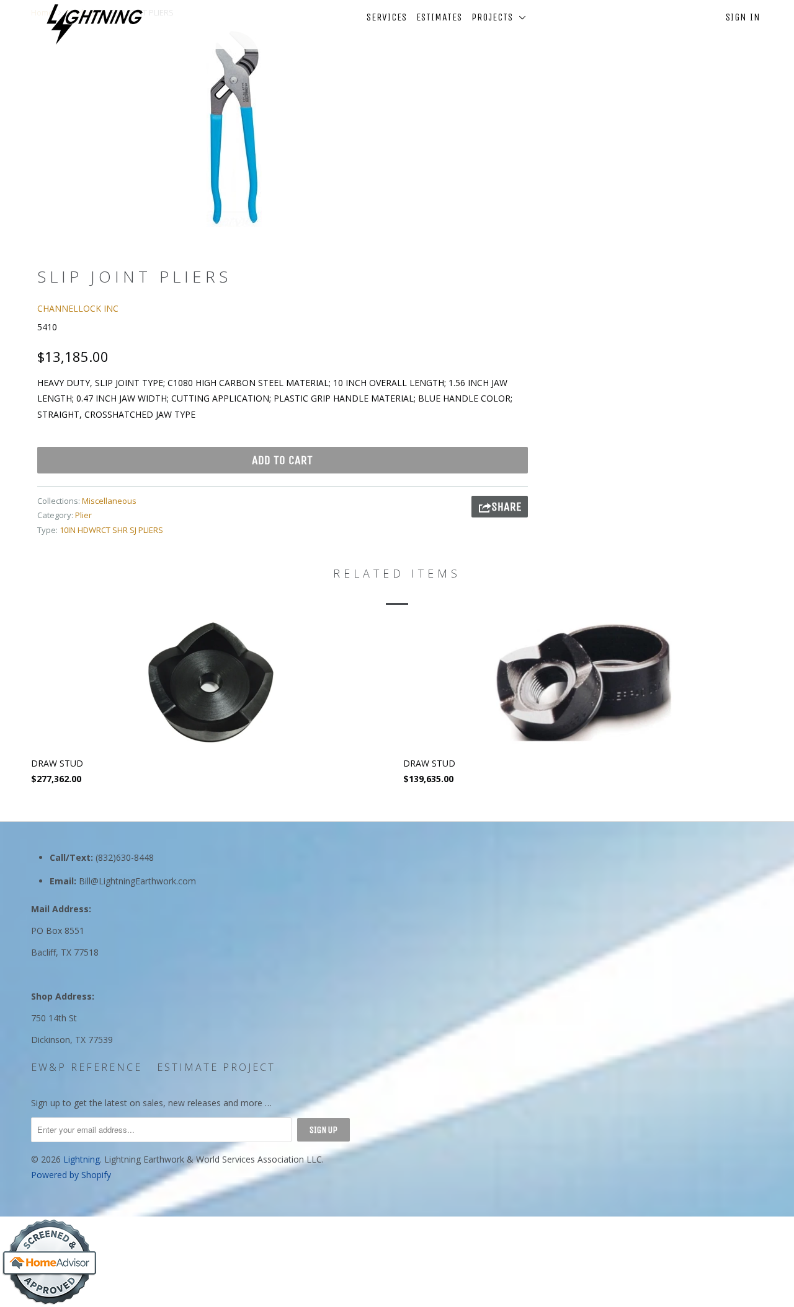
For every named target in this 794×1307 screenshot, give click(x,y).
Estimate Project (216, 1067)
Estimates (439, 17)
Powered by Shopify (71, 1175)
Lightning (81, 1159)
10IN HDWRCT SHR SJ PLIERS (111, 529)
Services (387, 17)
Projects (495, 17)
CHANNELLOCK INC (77, 308)
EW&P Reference (86, 1067)
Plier (83, 515)
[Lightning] (94, 24)
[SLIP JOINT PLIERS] (234, 128)
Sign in (743, 17)
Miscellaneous (109, 500)
